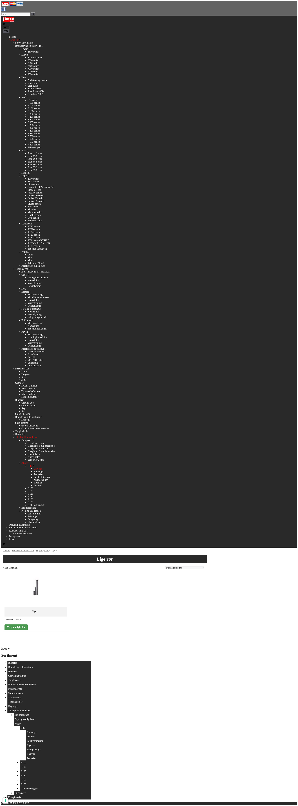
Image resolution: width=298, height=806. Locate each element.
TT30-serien (34, 237)
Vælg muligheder (16, 627)
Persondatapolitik (23, 533)
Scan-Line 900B (36, 91)
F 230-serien (34, 116)
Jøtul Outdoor (28, 394)
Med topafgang (35, 294)
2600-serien (33, 51)
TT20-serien (34, 226)
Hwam (24, 49)
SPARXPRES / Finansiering (23, 527)
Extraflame (33, 354)
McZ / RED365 (35, 360)
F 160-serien (34, 111)
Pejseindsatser (22, 368)
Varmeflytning (35, 283)
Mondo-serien (34, 190)
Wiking (25, 251)
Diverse (37, 485)
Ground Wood (28, 405)
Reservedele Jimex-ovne (33, 265)
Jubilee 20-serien (36, 195)
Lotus (24, 176)
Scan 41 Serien (35, 153)
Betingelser (14, 536)
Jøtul (23, 97)
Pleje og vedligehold (31, 511)
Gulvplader (26, 440)
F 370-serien (34, 128)
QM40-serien (34, 215)
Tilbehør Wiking (36, 263)
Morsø (24, 54)
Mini (30, 257)
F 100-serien (34, 102)
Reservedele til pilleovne (33, 348)
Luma (30, 254)
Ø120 (30, 491)
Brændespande (28, 507)
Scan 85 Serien (35, 170)
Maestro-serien (35, 212)
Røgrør (24, 462)
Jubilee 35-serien (36, 201)
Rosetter (38, 482)
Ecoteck (25, 291)
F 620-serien (34, 144)
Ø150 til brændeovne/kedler (35, 428)
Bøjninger (39, 471)
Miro (30, 260)
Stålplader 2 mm (36, 459)
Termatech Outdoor (31, 391)
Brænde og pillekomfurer (27, 417)
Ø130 (30, 496)
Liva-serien (33, 184)
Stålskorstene (21, 423)
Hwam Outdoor (29, 385)
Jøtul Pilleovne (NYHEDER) (35, 271)
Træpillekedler (22, 431)
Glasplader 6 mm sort (38, 448)
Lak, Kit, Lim (34, 513)
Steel (23, 411)
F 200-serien (34, 114)
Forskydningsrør (42, 477)
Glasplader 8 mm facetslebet (41, 451)
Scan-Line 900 (35, 88)
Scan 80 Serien (35, 164)
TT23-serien (34, 234)
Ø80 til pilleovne (29, 425)
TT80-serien (34, 246)
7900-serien (33, 71)
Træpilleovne (21, 269)
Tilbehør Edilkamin (37, 328)
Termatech (26, 223)
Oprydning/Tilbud (17, 675)
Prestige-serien (35, 192)
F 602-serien (34, 142)
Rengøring (33, 519)
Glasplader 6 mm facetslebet (41, 445)
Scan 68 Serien (35, 161)
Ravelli (24, 331)
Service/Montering (24, 42)
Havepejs (12, 671)
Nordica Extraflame (31, 308)
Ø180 (30, 502)
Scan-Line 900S (35, 94)
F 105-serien (34, 105)
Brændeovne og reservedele (29, 45)
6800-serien (33, 60)
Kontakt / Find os (17, 530)
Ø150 (30, 499)
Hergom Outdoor (29, 396)
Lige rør (38, 468)
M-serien (32, 209)
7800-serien (33, 68)
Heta (23, 77)
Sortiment (13, 40)
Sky (23, 408)
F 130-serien (34, 108)
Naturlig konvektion (37, 337)
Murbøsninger (41, 480)
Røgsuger (20, 434)
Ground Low (27, 402)
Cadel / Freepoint (36, 351)
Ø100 (30, 488)
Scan (23, 150)
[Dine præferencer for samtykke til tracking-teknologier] (5, 801)
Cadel (24, 274)
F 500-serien (34, 136)
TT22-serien (34, 232)
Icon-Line (32, 83)
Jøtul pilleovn (34, 365)
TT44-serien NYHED (38, 240)
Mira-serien (33, 181)
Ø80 (30, 466)
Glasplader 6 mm (36, 443)
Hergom (25, 172)
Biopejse (19, 400)
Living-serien (34, 203)
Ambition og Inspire (37, 80)
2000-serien (33, 178)
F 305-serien (34, 122)
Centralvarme (34, 286)
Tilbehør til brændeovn (26, 437)
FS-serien (32, 100)
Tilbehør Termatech (37, 248)
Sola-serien (33, 206)
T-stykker (38, 474)
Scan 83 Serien (35, 167)
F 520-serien (34, 139)
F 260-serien (34, 119)
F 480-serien (34, 133)
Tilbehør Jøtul (34, 147)
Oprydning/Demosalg (19, 524)
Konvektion (33, 280)
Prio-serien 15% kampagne (41, 187)
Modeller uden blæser (38, 297)
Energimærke (14, 797)
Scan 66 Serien (35, 159)
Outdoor (19, 383)
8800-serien (33, 74)
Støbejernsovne (22, 414)
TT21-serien (34, 229)
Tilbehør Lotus (35, 220)
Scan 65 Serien (35, 156)
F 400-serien (34, 130)
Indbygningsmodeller (38, 277)
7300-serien (33, 63)
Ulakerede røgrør (36, 505)
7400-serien (33, 66)
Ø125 (30, 493)
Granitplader (34, 454)
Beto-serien (33, 217)
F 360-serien (34, 125)
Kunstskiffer (34, 457)
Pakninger (33, 516)
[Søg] (33, 14)
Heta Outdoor (28, 388)
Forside (12, 36)
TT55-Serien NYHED (39, 243)
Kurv (11, 539)
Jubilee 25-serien (36, 198)
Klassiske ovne (35, 57)
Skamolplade (34, 522)
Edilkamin (26, 320)
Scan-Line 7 (34, 85)
